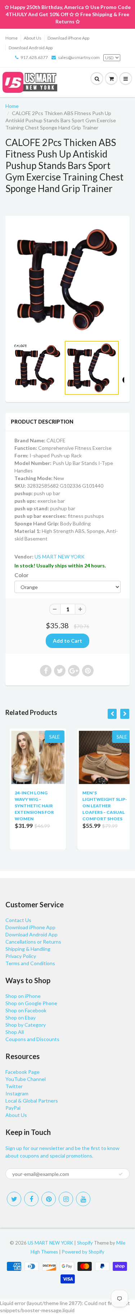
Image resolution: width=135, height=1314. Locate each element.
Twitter (14, 1086)
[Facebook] (31, 1199)
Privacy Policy (20, 956)
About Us (32, 38)
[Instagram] (66, 1199)
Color (21, 575)
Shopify (85, 1243)
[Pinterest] (48, 1199)
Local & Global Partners (31, 1101)
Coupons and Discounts (32, 1039)
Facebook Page (22, 1072)
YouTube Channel (25, 1079)
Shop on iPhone (23, 996)
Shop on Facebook (25, 1010)
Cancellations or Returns (33, 942)
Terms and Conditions (30, 963)
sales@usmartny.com (79, 57)
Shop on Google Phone (31, 1003)
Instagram (16, 1093)
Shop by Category (25, 1025)
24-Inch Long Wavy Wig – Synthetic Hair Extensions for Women (30, 805)
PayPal (13, 1108)
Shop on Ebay (20, 1017)
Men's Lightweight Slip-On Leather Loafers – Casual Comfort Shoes (100, 805)
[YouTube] (83, 1199)
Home (11, 38)
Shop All (14, 1032)
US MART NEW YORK (60, 556)
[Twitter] (14, 1199)
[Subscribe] (120, 1174)
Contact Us (18, 920)
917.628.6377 (34, 57)
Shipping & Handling (27, 949)
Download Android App (31, 47)
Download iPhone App (68, 38)
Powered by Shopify (83, 1252)
